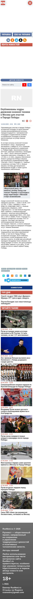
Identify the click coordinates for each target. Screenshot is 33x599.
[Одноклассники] (12, 276)
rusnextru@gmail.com (13, 592)
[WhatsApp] (21, 276)
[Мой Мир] (25, 276)
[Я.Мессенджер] (4, 276)
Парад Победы (11, 268)
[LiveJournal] (29, 276)
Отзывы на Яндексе (13, 590)
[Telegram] (16, 276)
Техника (25, 268)
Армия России (5, 271)
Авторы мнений (11, 550)
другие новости (16, 80)
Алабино (19, 268)
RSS (6, 584)
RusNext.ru (8, 529)
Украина (6, 34)
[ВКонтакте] (8, 276)
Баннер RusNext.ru (12, 588)
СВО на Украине (22, 34)
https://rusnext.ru (11, 568)
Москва (4, 268)
